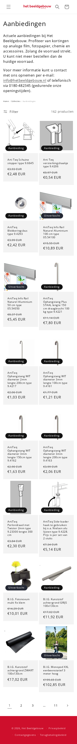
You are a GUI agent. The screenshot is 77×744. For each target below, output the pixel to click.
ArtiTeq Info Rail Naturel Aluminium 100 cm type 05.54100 (55, 232)
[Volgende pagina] (67, 705)
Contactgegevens (25, 734)
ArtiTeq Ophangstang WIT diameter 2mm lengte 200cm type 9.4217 (19, 379)
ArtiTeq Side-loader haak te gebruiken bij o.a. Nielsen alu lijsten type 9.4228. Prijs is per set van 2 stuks (56, 530)
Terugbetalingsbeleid (53, 734)
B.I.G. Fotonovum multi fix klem (18, 601)
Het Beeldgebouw (33, 728)
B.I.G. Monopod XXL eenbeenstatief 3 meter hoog (56, 670)
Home (6, 101)
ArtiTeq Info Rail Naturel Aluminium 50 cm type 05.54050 (19, 303)
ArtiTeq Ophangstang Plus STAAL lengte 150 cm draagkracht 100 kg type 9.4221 (56, 305)
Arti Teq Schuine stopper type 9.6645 (20, 161)
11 (56, 705)
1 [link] (10, 705)
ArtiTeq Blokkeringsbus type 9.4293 (17, 231)
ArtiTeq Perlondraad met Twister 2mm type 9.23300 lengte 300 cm (20, 528)
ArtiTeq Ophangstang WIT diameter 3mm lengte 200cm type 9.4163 (55, 454)
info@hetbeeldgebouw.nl (24, 80)
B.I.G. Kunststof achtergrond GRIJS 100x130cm (55, 603)
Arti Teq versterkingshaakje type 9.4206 (55, 163)
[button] (8, 7)
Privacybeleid (57, 728)
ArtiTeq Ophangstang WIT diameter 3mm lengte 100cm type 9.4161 (55, 379)
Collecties (16, 101)
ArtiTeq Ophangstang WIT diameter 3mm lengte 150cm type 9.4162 (19, 454)
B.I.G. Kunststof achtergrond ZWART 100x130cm (20, 670)
